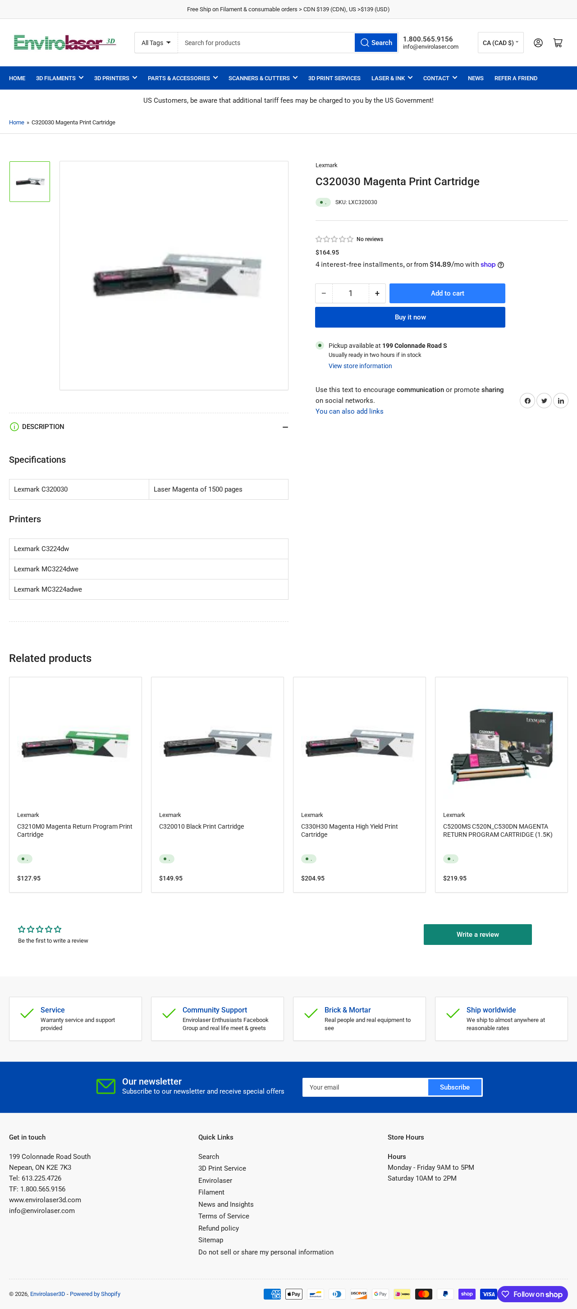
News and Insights (226, 1204)
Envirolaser (215, 1181)
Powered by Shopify (95, 1294)
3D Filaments (56, 78)
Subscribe (455, 1087)
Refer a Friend (516, 78)
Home (17, 78)
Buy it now (410, 317)
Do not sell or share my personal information (266, 1252)
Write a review (478, 934)
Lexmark (327, 165)
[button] (335, 239)
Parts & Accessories (179, 78)
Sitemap (210, 1240)
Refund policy (218, 1228)
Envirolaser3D (47, 1294)
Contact (436, 78)
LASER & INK (388, 78)
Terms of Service (223, 1216)
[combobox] (288, 42)
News (476, 78)
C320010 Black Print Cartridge (201, 826)
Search (208, 1157)
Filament (211, 1192)
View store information (360, 365)
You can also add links (350, 411)
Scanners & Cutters (259, 78)
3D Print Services (334, 78)
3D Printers (111, 78)
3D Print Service (222, 1168)
